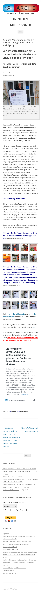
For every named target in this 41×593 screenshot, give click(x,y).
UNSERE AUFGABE (8, 477)
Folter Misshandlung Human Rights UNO (16, 544)
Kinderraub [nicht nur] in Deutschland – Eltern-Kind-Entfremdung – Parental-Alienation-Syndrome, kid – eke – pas (20, 562)
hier (34, 327)
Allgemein (6, 534)
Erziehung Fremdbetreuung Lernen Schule (17, 541)
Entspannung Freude (10, 539)
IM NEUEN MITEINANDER (10, 549)
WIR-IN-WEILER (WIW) (9, 573)
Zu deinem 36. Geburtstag (11, 490)
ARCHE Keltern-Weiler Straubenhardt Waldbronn (19, 536)
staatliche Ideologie (17, 314)
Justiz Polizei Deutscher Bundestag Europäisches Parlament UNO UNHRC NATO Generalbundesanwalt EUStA (20, 554)
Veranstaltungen (8, 570)
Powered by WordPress (10, 589)
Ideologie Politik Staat (10, 547)
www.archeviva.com (20, 13)
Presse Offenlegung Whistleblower (14, 568)
